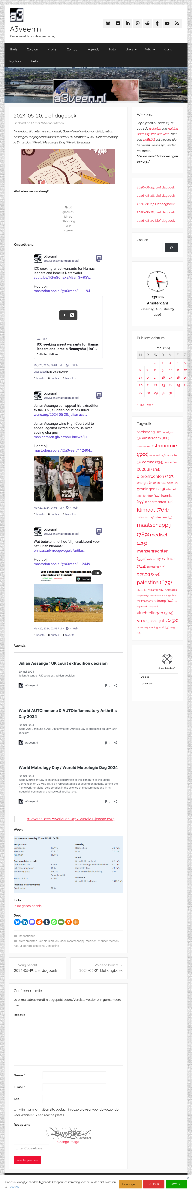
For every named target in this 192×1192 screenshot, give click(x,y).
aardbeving (150, 432)
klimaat (153, 510)
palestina (39, 946)
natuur (18, 946)
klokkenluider (57, 941)
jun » (150, 404)
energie (146, 482)
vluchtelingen (155, 612)
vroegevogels (157, 620)
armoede (143, 446)
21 (147, 385)
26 (186, 385)
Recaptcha (22, 1124)
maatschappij (75, 941)
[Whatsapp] (54, 922)
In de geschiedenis (27, 906)
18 (178, 377)
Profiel (52, 49)
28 (148, 393)
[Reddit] (39, 922)
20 (140, 385)
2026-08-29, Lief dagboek (156, 187)
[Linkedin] (24, 922)
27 (140, 393)
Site (17, 1099)
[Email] (61, 922)
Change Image (68, 1142)
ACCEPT (176, 1184)
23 (163, 385)
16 (163, 377)
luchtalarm (145, 517)
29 (156, 393)
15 (155, 377)
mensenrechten (108, 941)
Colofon (32, 49)
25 (178, 385)
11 (178, 370)
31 (170, 393)
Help (34, 61)
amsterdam (155, 438)
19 (185, 377)
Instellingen (129, 1184)
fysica (172, 483)
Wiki (148, 49)
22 (156, 385)
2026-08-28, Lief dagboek (156, 195)
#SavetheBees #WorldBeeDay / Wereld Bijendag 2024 (70, 819)
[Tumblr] (46, 922)
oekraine (156, 567)
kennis (43, 941)
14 (147, 377)
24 (170, 385)
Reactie (20, 1015)
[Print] (68, 922)
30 (163, 393)
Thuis (13, 49)
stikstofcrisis (157, 595)
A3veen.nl (26, 28)
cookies (14, 1186)
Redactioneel (27, 936)
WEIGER (154, 1184)
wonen (142, 627)
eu (161, 482)
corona (152, 462)
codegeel (157, 455)
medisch (91, 941)
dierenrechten (28, 941)
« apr (140, 404)
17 (170, 377)
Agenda (94, 49)
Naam (19, 1075)
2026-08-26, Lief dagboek (156, 212)
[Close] (188, 1178)
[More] (76, 922)
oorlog (27, 946)
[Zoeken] (171, 247)
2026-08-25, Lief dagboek (156, 220)
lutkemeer (163, 517)
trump (165, 601)
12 (185, 370)
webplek (155, 128)
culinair (170, 462)
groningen (151, 489)
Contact (72, 49)
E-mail (19, 1087)
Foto (112, 49)
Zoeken (142, 240)
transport (148, 601)
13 (140, 377)
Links (129, 49)
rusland (171, 590)
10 (170, 370)
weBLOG (149, 139)
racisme (156, 589)
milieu (154, 559)
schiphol (143, 596)
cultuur (148, 469)
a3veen (59, 123)
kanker (151, 496)
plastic (142, 590)
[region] (96, 1183)
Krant (168, 49)
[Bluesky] (17, 922)
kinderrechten (159, 502)
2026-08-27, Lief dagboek (156, 204)
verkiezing (52, 946)
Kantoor (15, 61)
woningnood (159, 627)
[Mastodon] (32, 922)
